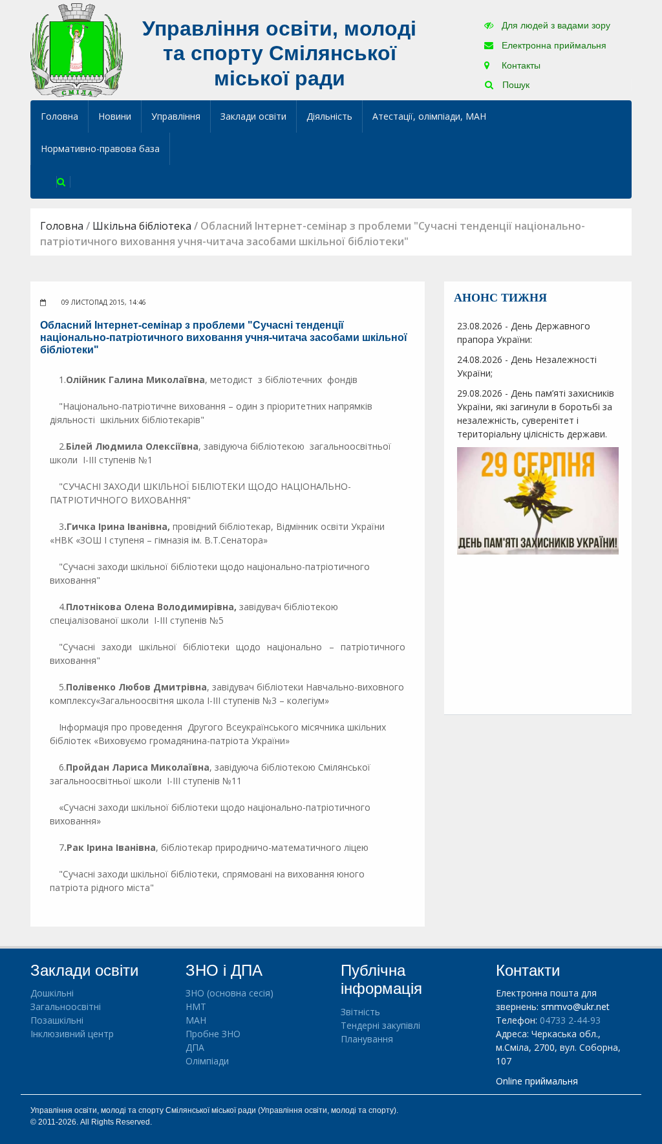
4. (65, 606)
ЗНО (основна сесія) (229, 993)
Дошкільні (52, 993)
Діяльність (329, 116)
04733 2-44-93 (570, 1020)
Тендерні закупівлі (380, 1025)
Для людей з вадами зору (554, 25)
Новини (114, 116)
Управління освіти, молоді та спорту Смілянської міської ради (279, 53)
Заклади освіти (253, 116)
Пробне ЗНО (213, 1034)
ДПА (195, 1047)
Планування (367, 1039)
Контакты (519, 65)
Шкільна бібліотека (141, 226)
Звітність (360, 1012)
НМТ (196, 1006)
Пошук (514, 85)
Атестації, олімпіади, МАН (429, 116)
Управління (175, 116)
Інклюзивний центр (72, 1034)
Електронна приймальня (552, 45)
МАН (196, 1020)
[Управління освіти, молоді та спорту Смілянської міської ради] (76, 49)
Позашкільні (56, 1020)
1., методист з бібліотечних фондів (208, 379)
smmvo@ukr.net (575, 1006)
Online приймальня (537, 1081)
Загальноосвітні (65, 1006)
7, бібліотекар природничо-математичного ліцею (213, 847)
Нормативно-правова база (100, 148)
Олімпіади (207, 1061)
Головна (59, 116)
